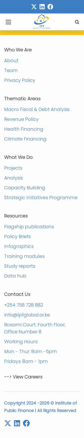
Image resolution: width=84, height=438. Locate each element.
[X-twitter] (34, 7)
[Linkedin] (42, 7)
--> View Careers (23, 376)
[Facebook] (50, 7)
